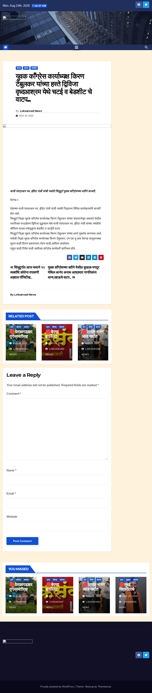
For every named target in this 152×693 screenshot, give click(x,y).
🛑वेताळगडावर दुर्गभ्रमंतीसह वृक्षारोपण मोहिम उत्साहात (20, 338)
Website (11, 516)
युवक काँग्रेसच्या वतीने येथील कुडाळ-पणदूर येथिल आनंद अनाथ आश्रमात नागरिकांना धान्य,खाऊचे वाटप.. (73, 272)
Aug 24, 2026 (20, 596)
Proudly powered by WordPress (57, 686)
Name (11, 470)
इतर (12, 327)
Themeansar (104, 686)
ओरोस (91, 327)
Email (11, 493)
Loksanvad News (31, 111)
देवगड (19, 68)
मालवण (26, 327)
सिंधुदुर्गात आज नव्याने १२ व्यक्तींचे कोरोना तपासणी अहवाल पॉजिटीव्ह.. (27, 272)
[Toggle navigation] (76, 47)
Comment (13, 393)
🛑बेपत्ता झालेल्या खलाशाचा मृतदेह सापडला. (56, 338)
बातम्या (26, 68)
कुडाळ (128, 580)
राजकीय (34, 68)
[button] (146, 47)
